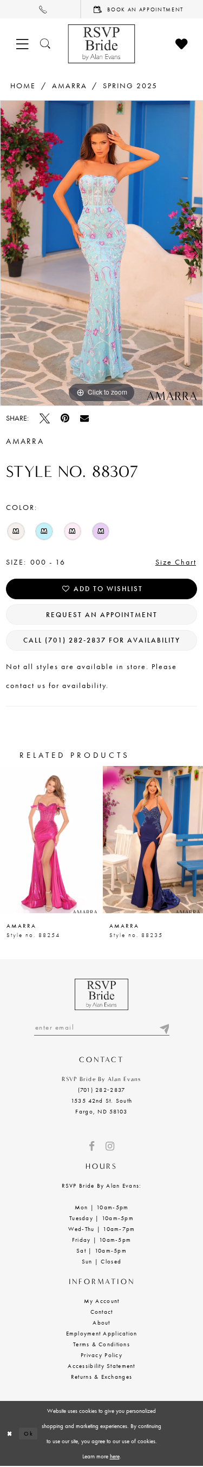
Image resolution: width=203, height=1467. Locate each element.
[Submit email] (164, 1027)
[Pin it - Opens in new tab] (65, 418)
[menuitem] (40, 9)
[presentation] (50, 839)
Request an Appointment (102, 614)
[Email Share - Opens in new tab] (84, 418)
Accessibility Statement (101, 1366)
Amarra (69, 85)
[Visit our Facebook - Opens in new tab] (92, 1146)
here (115, 1456)
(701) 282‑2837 (102, 1089)
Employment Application (101, 1333)
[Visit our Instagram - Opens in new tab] (110, 1146)
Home (23, 85)
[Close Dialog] (9, 1434)
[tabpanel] (101, 253)
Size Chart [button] (176, 562)
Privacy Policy (101, 1355)
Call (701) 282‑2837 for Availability (101, 640)
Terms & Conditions (101, 1344)
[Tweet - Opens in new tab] (45, 418)
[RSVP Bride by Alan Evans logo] (101, 43)
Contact (101, 1311)
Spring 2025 (130, 85)
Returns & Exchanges (101, 1376)
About (101, 1322)
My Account (102, 1301)
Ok (28, 1433)
